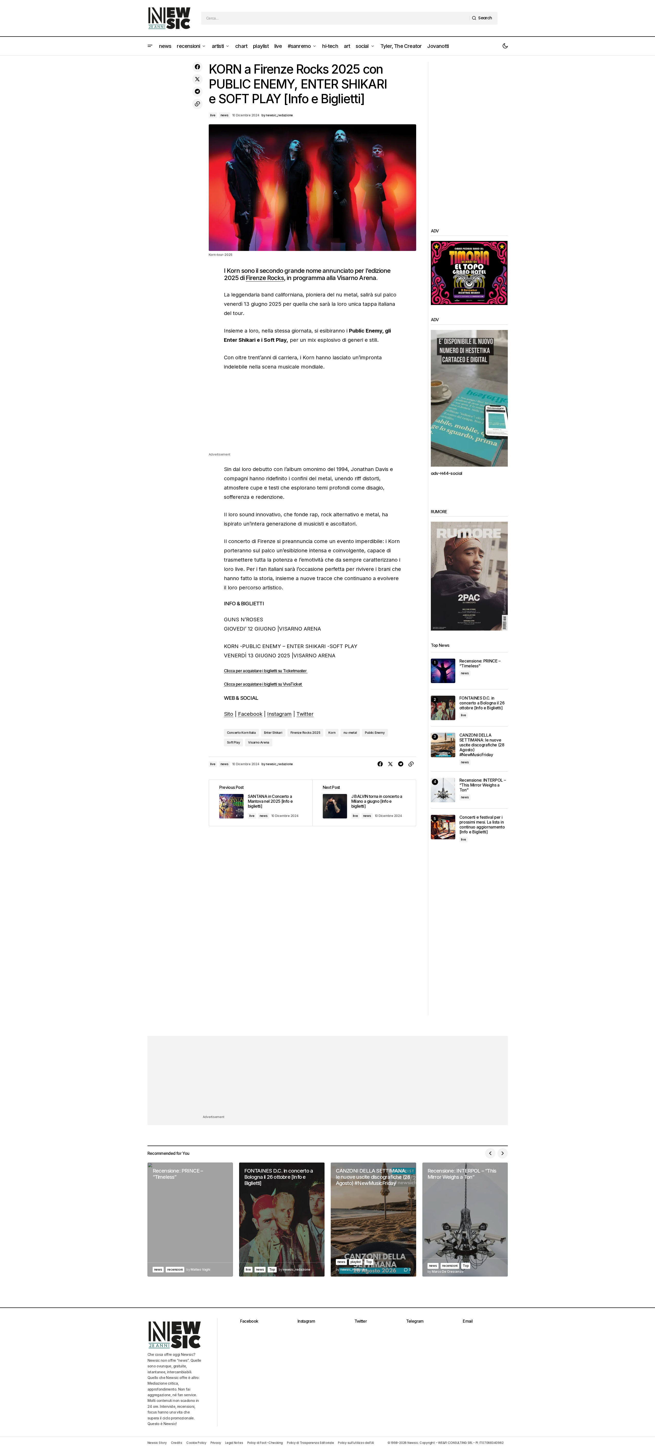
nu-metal (350, 733)
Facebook (250, 714)
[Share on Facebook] (197, 67)
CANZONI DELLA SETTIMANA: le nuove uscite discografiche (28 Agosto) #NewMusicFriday (481, 745)
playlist (356, 1262)
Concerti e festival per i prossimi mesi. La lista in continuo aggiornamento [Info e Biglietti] (482, 825)
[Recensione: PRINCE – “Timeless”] (443, 671)
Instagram (279, 714)
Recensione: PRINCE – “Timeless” (480, 663)
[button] (150, 46)
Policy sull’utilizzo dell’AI (356, 1443)
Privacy (216, 1443)
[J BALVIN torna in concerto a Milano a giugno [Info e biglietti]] (364, 803)
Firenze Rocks (265, 278)
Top (272, 1269)
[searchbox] (335, 18)
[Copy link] (197, 104)
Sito (228, 714)
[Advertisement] (312, 416)
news (225, 115)
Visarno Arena (258, 742)
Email (468, 1321)
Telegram (415, 1321)
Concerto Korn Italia (241, 733)
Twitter (304, 714)
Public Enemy (375, 733)
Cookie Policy (196, 1443)
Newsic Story (157, 1443)
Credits (176, 1443)
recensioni (175, 1269)
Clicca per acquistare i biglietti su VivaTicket (263, 684)
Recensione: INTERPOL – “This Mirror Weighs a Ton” (482, 785)
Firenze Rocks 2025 (305, 733)
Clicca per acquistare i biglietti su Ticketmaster (266, 670)
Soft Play (233, 742)
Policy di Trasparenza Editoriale (310, 1443)
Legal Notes (234, 1443)
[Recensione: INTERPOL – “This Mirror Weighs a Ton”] (443, 790)
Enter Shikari (273, 733)
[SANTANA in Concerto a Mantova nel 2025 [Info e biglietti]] (260, 803)
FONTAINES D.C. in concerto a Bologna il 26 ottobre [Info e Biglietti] (482, 703)
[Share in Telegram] (197, 91)
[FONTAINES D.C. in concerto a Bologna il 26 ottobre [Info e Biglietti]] (443, 708)
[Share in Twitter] (197, 79)
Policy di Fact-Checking (265, 1443)
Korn (331, 733)
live (212, 115)
